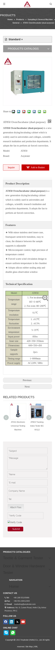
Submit (16, 529)
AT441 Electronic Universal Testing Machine (18, 426)
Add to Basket (38, 167)
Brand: (6, 156)
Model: (6, 150)
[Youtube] (23, 621)
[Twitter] (17, 621)
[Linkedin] (11, 621)
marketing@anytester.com (25, 604)
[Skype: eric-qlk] (6, 632)
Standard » (15, 39)
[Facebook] (5, 621)
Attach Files (15, 507)
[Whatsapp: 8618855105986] (12, 632)
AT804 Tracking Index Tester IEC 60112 (37, 426)
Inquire (11, 167)
